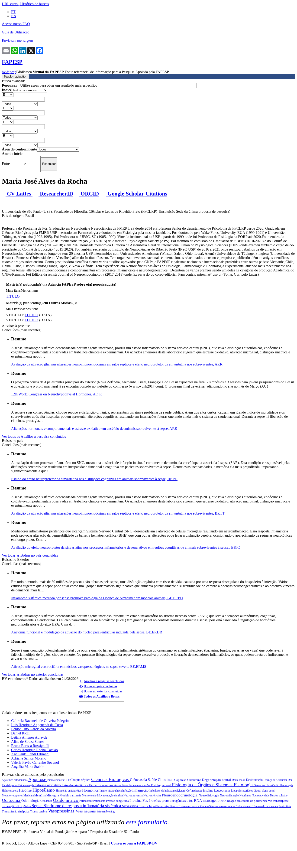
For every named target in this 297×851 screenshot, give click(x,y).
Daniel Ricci (20, 733)
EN (13, 16)
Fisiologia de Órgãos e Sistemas (203, 784)
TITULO (13, 296)
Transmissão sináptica (16, 811)
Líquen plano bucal (264, 790)
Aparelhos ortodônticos (15, 780)
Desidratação (255, 780)
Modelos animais (71, 795)
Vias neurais (86, 811)
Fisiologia (244, 784)
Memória (40, 795)
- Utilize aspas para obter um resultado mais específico (50, 85)
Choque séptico (80, 780)
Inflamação (140, 790)
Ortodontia (46, 800)
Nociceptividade (261, 795)
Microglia (53, 795)
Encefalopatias (10, 785)
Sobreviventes (244, 806)
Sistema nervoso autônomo (194, 806)
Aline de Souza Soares (27, 741)
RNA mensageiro (207, 800)
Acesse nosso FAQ (16, 24)
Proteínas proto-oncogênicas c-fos (171, 800)
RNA (223, 800)
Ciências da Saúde (144, 780)
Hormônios (91, 790)
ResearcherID (56, 194)
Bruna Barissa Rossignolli (30, 746)
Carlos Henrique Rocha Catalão (34, 750)
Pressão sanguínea (117, 800)
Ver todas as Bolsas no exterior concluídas (32, 674)
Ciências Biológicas (110, 779)
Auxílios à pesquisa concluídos (104, 681)
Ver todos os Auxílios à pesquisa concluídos (34, 436)
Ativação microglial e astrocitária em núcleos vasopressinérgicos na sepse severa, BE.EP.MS (78, 666)
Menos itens (29, 290)
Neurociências (152, 795)
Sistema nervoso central (222, 806)
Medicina (28, 795)
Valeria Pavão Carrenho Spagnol (35, 762)
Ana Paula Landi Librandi (30, 754)
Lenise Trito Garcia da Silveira (33, 729)
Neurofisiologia (209, 795)
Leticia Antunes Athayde (29, 737)
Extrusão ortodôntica (75, 785)
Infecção (127, 790)
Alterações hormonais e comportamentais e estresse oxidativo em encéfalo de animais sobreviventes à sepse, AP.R (94, 428)
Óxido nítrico (66, 800)
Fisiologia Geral (161, 785)
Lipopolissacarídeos (242, 790)
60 (81, 696)
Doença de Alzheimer (276, 780)
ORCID (89, 194)
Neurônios (245, 795)
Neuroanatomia (133, 795)
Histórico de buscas (34, 4)
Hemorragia (286, 785)
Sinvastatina (130, 806)
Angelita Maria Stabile (27, 767)
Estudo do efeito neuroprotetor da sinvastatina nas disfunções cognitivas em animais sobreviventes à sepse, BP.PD (94, 479)
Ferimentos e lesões (140, 785)
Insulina (208, 790)
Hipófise (25, 790)
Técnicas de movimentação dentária (271, 806)
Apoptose (37, 779)
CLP (67, 780)
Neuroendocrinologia (180, 795)
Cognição (180, 780)
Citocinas (166, 779)
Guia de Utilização (15, 32)
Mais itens (13, 290)
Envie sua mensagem (17, 40)
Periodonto (99, 800)
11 (81, 681)
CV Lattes (19, 194)
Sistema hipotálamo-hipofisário (159, 806)
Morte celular (89, 795)
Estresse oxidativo (48, 785)
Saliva (28, 806)
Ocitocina (11, 800)
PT (13, 12)
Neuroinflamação (229, 795)
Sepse (38, 805)
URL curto (10, 4)
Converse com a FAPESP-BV (134, 843)
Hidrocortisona (10, 790)
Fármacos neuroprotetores (105, 785)
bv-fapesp (9, 72)
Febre (125, 785)
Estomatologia (26, 785)
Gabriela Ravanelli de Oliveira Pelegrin (40, 721)
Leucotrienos (222, 790)
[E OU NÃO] (7, 94)
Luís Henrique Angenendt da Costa (37, 725)
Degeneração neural (217, 780)
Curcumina (194, 780)
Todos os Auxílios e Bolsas (101, 696)
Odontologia (30, 800)
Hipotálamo (44, 789)
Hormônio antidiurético (69, 790)
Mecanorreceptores (12, 795)
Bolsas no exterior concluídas (103, 691)
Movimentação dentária (110, 795)
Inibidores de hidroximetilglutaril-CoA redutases (176, 790)
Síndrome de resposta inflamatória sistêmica (83, 805)
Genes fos (260, 785)
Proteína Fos (139, 800)
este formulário (147, 822)
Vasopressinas (62, 810)
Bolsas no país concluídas (100, 686)
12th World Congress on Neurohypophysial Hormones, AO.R (56, 394)
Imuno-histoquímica (111, 790)
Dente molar (239, 780)
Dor (290, 780)
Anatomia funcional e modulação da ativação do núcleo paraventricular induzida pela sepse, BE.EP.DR (86, 632)
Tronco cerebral (39, 811)
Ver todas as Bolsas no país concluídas (30, 555)
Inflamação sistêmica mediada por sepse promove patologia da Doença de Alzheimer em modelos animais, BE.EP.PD (97, 598)
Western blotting (106, 811)
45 (81, 686)
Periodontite (86, 800)
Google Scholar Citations (136, 194)
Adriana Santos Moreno (28, 758)
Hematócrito (273, 785)
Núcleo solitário (278, 795)
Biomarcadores (56, 780)
